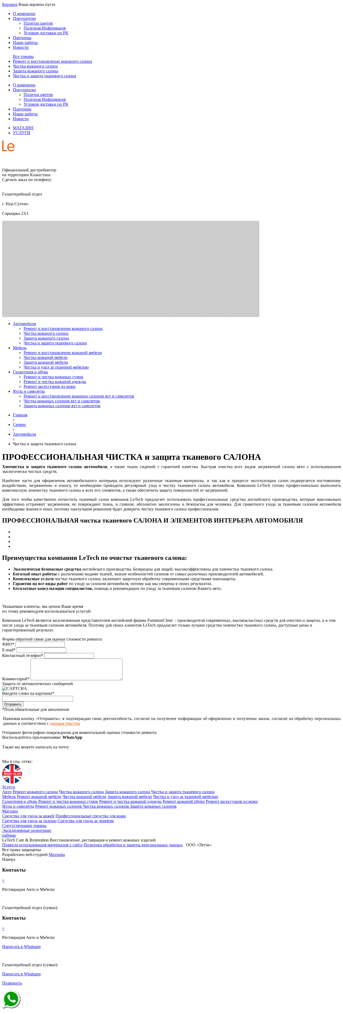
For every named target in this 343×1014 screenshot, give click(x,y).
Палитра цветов (38, 23)
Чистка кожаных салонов (106, 806)
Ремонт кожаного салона (35, 791)
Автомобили (24, 323)
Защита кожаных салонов (153, 806)
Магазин (10, 811)
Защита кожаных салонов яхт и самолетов (62, 405)
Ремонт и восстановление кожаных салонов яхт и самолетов (79, 396)
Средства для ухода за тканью (29, 820)
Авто (7, 791)
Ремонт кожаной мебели (39, 796)
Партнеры (22, 37)
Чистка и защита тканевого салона (44, 76)
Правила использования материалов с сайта (42, 845)
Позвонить (12, 983)
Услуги (8, 787)
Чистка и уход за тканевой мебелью (56, 367)
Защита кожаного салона (35, 71)
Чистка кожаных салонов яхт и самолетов (62, 401)
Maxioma (57, 854)
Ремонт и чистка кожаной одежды (55, 381)
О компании (24, 13)
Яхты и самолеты (29, 391)
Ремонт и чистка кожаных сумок (53, 376)
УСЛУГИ (21, 132)
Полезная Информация (45, 28)
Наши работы (25, 42)
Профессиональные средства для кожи (90, 816)
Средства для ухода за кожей (28, 816)
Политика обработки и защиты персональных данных (133, 845)
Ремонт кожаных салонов (59, 806)
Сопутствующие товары (24, 825)
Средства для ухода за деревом (86, 820)
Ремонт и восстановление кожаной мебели (63, 352)
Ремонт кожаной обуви (184, 801)
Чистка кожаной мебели (46, 357)
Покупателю (24, 18)
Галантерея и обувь (30, 372)
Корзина (9, 4)
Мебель (20, 348)
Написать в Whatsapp (21, 946)
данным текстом (65, 723)
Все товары (23, 56)
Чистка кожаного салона (35, 66)
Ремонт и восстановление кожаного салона (52, 61)
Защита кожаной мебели (46, 362)
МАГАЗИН (23, 128)
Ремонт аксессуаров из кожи (50, 386)
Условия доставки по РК (46, 33)
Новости (21, 47)
